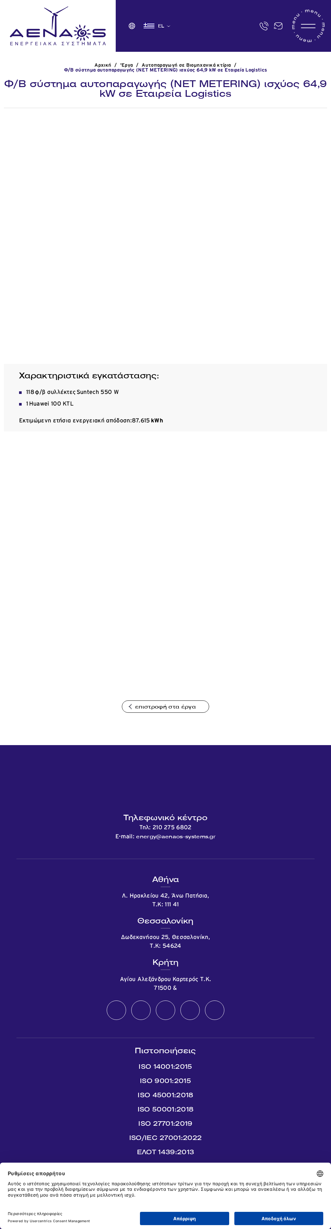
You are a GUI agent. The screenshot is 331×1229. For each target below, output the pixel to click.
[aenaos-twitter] (141, 1010)
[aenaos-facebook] (116, 1010)
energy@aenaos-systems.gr (176, 836)
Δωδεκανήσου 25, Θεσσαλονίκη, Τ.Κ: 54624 (165, 941)
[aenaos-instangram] (214, 1010)
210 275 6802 (172, 828)
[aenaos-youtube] (165, 1010)
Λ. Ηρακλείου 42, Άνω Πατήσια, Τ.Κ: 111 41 (165, 900)
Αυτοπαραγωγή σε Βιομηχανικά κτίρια (186, 65)
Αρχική (102, 65)
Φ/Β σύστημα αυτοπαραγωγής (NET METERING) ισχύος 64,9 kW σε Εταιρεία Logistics (165, 70)
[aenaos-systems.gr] (57, 25)
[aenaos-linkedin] (190, 1010)
